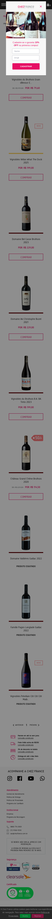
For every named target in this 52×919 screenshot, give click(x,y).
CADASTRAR (26, 66)
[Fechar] (41, 6)
